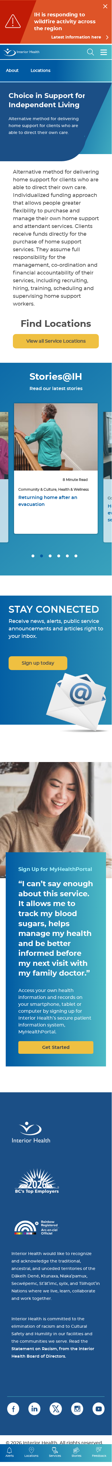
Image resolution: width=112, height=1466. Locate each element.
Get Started (56, 1047)
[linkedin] (34, 1408)
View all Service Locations (56, 341)
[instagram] (77, 1408)
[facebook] (13, 1408)
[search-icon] (91, 52)
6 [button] (75, 555)
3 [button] (50, 555)
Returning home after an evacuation (47, 501)
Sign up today (38, 663)
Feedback (99, 1456)
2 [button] (41, 555)
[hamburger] (103, 52)
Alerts (9, 1456)
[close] (105, 5)
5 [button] (67, 555)
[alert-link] (56, 22)
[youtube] (99, 1408)
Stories (76, 1456)
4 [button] (58, 555)
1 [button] (33, 555)
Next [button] (100, 477)
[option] (56, 468)
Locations (40, 71)
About (12, 71)
